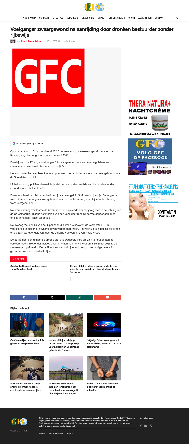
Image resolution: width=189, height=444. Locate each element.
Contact (159, 17)
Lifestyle (58, 17)
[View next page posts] (68, 279)
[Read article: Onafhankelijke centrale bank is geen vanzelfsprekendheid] (27, 325)
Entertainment (117, 17)
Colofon (69, 433)
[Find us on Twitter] (151, 425)
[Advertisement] (150, 73)
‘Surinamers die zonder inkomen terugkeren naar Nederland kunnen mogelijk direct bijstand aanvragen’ (63, 388)
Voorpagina (29, 17)
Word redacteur (56, 433)
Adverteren (144, 17)
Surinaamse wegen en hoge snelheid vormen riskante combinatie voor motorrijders (25, 387)
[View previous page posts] (63, 279)
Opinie (101, 17)
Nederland (72, 17)
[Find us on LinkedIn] (145, 425)
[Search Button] (177, 18)
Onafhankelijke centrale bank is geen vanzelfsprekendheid (29, 267)
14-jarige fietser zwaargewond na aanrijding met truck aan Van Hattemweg (104, 343)
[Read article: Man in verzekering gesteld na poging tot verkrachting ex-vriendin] (104, 368)
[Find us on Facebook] (140, 425)
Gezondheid (88, 17)
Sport (131, 17)
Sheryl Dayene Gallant (31, 41)
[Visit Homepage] (94, 7)
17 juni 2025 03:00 (54, 41)
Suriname (44, 17)
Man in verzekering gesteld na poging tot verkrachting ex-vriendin (103, 387)
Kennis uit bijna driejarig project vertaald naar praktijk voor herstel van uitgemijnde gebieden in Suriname (95, 269)
